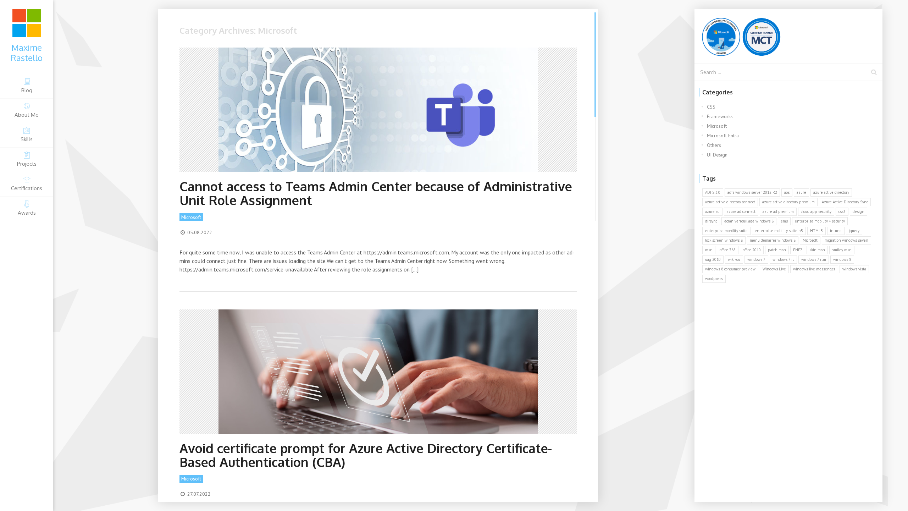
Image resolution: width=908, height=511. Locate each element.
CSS (711, 107)
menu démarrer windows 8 (773, 240)
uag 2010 (713, 259)
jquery (854, 230)
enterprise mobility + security (820, 221)
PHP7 (797, 249)
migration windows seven (846, 240)
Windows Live (774, 269)
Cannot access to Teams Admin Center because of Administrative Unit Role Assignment (375, 193)
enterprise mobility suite (726, 230)
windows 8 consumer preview (730, 269)
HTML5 (816, 230)
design (858, 211)
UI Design (717, 155)
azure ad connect (741, 211)
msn (709, 249)
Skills (27, 139)
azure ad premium (778, 211)
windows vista (854, 269)
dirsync (711, 221)
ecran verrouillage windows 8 (749, 221)
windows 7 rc (783, 259)
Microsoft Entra (723, 135)
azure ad (712, 211)
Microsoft (191, 217)
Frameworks (720, 116)
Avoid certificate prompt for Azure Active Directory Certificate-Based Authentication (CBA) (365, 455)
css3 (842, 211)
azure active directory (831, 192)
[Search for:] (788, 72)
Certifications (26, 188)
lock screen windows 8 (724, 240)
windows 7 (756, 259)
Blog (26, 90)
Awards (27, 212)
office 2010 (752, 249)
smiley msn (842, 249)
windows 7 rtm (813, 259)
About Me (27, 114)
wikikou (734, 259)
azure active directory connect (730, 201)
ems (784, 221)
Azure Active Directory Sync (845, 201)
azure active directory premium (788, 201)
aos (787, 192)
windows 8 (842, 259)
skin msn (817, 249)
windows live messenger (814, 269)
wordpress (714, 278)
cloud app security (816, 211)
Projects (27, 163)
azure (801, 192)
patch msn (777, 249)
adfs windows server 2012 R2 (752, 192)
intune (836, 230)
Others (714, 145)
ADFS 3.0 (712, 192)
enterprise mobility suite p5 (779, 230)
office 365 (728, 249)
